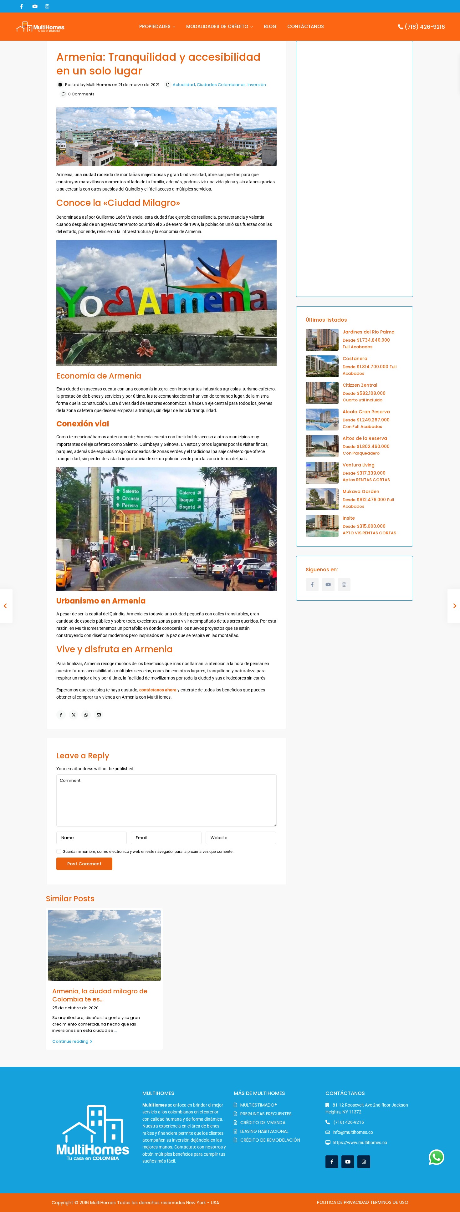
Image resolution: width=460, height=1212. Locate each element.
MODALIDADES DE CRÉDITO (217, 26)
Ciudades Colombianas (221, 85)
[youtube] (34, 6)
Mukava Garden (361, 491)
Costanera (355, 358)
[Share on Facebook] (61, 715)
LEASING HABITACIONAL (264, 1131)
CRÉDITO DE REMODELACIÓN (270, 1140)
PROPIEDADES (155, 26)
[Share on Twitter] (73, 715)
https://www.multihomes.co (360, 1142)
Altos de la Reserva (365, 438)
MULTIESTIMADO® (258, 1105)
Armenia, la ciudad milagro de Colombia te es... (99, 995)
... (115, 1030)
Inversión (257, 85)
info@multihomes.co (353, 1132)
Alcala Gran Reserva (366, 412)
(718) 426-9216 (425, 27)
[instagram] (47, 6)
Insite (349, 518)
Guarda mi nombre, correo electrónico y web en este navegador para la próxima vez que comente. (148, 851)
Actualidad (184, 85)
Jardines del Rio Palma (369, 332)
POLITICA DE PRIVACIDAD (343, 1202)
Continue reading (70, 1041)
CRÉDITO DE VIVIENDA (262, 1122)
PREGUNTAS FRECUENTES (266, 1114)
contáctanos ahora (157, 689)
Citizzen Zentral (360, 385)
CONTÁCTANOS (305, 26)
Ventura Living (359, 465)
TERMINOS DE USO (389, 1202)
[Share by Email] (98, 715)
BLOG (270, 26)
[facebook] (21, 6)
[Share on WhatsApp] (86, 715)
